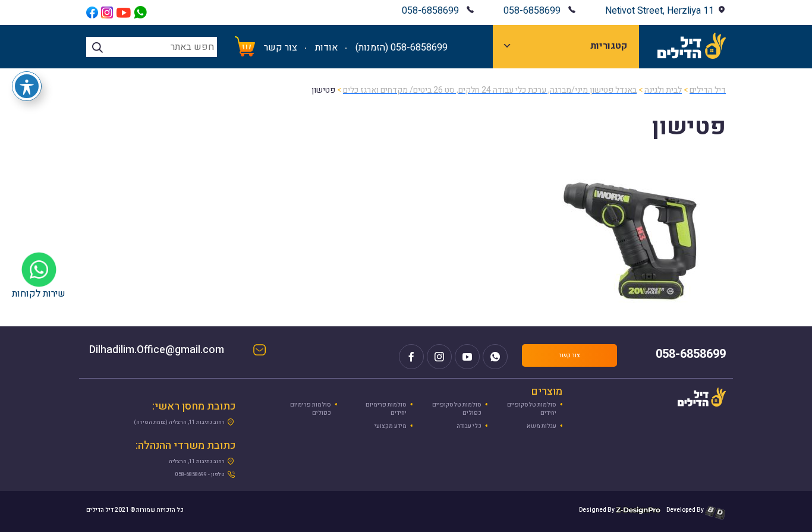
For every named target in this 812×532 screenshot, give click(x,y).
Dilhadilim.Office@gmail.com (168, 351)
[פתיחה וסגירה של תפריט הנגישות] (26, 86)
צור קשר (280, 47)
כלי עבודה (469, 426)
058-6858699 (532, 10)
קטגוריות (608, 46)
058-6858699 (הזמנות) (401, 47)
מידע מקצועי (390, 426)
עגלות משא (541, 426)
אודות (326, 47)
